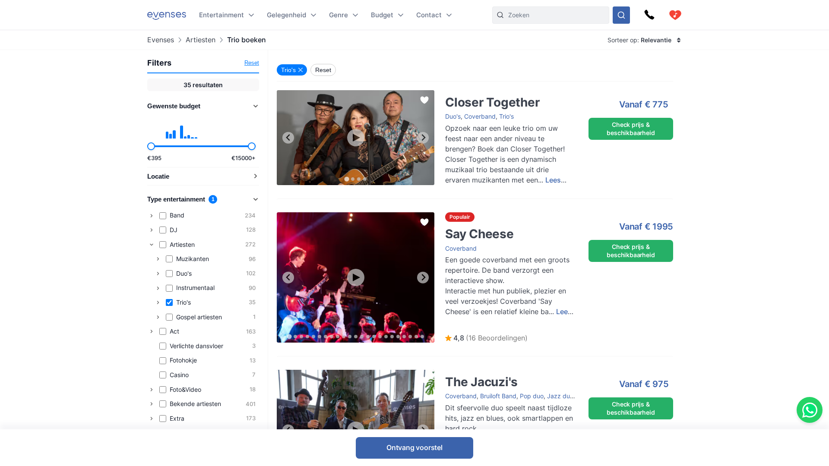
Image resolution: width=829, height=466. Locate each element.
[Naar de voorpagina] (166, 15)
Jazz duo (560, 396)
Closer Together (459, 94)
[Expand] (151, 215)
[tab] (346, 178)
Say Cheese (453, 216)
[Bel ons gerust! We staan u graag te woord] (649, 15)
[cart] (675, 15)
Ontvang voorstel (414, 447)
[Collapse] (151, 244)
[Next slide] (423, 138)
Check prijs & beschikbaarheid (631, 128)
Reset (251, 63)
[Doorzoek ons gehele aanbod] (621, 15)
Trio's (506, 116)
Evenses (160, 40)
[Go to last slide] (288, 138)
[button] (486, 338)
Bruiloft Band (498, 396)
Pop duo (532, 396)
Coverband (480, 116)
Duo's (453, 116)
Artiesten (200, 40)
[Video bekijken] (355, 137)
